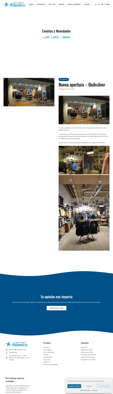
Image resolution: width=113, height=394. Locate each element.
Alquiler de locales (87, 350)
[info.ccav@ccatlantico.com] (7, 349)
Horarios (46, 347)
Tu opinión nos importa (88, 355)
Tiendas (45, 355)
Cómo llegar (47, 350)
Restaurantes (47, 357)
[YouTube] (108, 4)
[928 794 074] (7, 352)
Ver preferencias (103, 386)
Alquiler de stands (87, 352)
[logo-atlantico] (14, 4)
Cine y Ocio (46, 359)
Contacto (84, 347)
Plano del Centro (48, 352)
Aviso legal (95, 390)
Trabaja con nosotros (88, 357)
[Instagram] (105, 4)
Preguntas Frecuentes (88, 359)
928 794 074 (13, 352)
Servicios (46, 362)
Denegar (89, 386)
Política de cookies (85, 390)
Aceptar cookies (74, 386)
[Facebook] (102, 4)
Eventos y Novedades (50, 364)
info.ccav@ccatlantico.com (18, 349)
